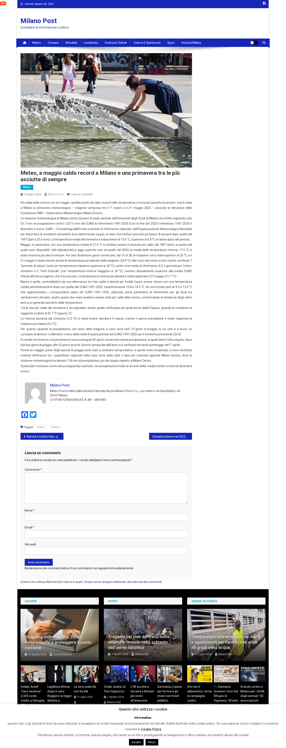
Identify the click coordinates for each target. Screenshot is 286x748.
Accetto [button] (136, 742)
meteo (41, 427)
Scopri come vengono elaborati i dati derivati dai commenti (123, 581)
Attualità (71, 42)
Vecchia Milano (191, 42)
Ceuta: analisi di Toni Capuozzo (115, 689)
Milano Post (39, 21)
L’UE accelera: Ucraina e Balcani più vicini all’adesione (142, 693)
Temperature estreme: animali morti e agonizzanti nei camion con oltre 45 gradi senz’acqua (225, 642)
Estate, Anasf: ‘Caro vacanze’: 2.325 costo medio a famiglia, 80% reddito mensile (33, 698)
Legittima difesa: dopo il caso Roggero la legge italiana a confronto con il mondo (59, 698)
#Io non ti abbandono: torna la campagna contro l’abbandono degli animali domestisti (199, 700)
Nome (30, 510)
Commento (33, 469)
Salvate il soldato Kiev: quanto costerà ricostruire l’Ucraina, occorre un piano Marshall (44, 436)
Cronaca (53, 42)
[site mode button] (254, 43)
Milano (36, 42)
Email (29, 527)
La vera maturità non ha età (85, 689)
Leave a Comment (82, 194)
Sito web (30, 544)
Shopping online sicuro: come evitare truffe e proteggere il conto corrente (58, 642)
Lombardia (91, 42)
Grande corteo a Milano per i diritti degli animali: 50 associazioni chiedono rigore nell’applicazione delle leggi (252, 700)
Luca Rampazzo (62, 654)
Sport (171, 42)
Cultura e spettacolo (147, 42)
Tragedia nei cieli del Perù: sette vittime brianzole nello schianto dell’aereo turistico (139, 642)
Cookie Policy (151, 729)
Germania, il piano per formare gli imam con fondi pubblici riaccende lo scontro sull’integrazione (169, 700)
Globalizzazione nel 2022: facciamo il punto (172, 436)
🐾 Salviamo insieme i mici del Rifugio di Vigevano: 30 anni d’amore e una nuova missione (226, 698)
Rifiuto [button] (152, 742)
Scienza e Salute (116, 42)
